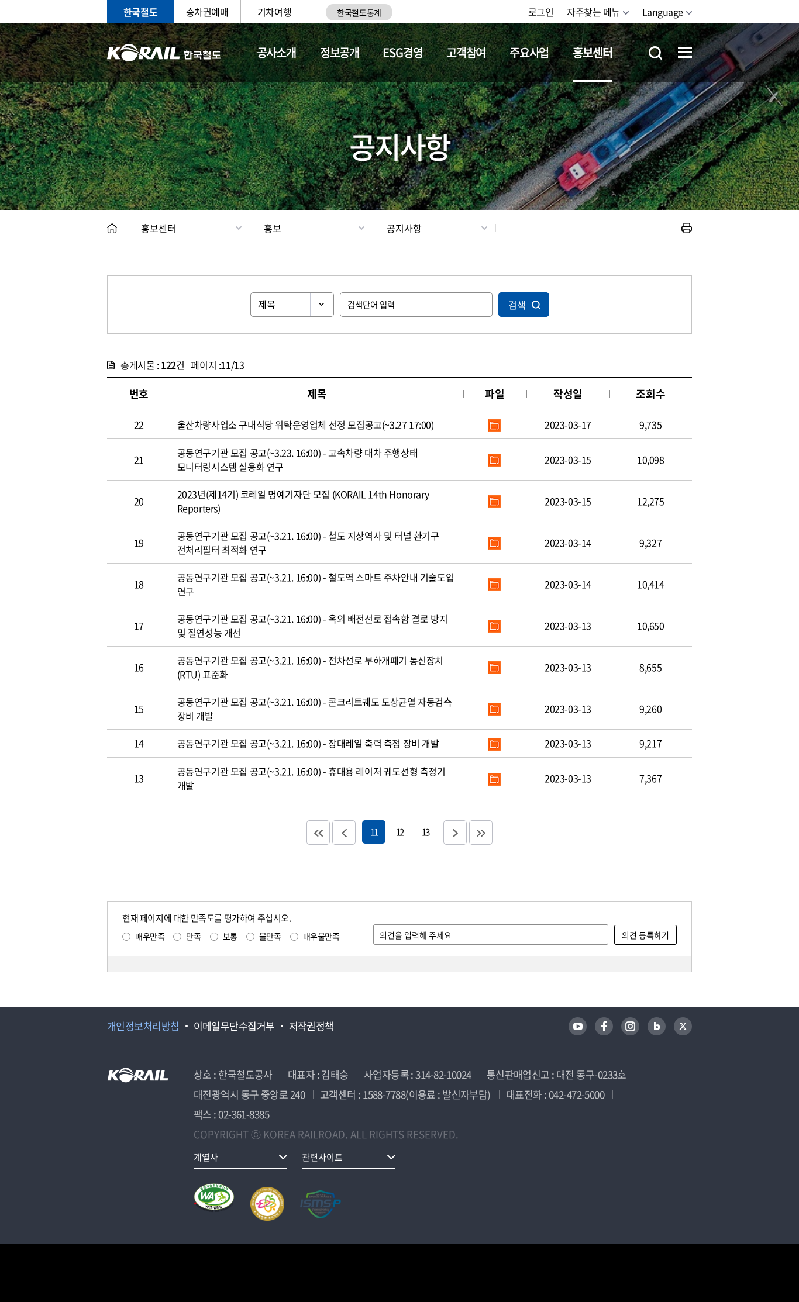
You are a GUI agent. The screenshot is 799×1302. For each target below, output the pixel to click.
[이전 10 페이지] (344, 832)
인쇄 (686, 228)
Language (662, 12)
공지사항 (404, 228)
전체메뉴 (685, 52)
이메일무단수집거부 (234, 1026)
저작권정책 (311, 1026)
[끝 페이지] (481, 832)
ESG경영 (402, 52)
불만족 (270, 936)
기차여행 (274, 12)
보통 (230, 936)
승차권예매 (207, 12)
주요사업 (529, 52)
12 (399, 831)
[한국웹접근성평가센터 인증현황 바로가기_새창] (214, 1203)
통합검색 (655, 53)
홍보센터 (592, 52)
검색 (517, 305)
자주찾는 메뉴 (593, 12)
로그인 (541, 12)
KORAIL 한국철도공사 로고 (164, 52)
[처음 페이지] (318, 832)
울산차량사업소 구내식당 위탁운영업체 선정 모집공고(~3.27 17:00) (305, 424)
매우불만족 (321, 936)
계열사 (206, 1157)
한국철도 (140, 12)
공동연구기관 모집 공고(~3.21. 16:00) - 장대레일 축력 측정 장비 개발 (308, 743)
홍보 (272, 228)
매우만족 (149, 936)
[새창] (578, 1026)
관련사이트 (322, 1157)
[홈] (112, 228)
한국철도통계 (359, 12)
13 (425, 831)
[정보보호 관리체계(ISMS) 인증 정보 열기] (320, 1203)
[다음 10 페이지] (455, 832)
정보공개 (339, 52)
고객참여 (465, 52)
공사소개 (276, 52)
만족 (193, 936)
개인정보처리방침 (143, 1026)
